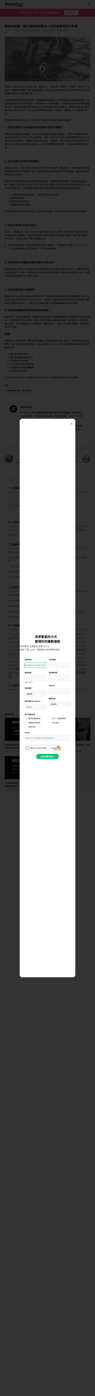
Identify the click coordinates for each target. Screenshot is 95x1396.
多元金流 (55, 722)
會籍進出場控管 (34, 722)
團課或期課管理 (34, 718)
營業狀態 (52, 699)
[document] (47, 698)
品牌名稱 (29, 660)
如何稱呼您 (54, 673)
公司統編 (52, 660)
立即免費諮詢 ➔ (47, 756)
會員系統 (31, 727)
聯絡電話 (29, 673)
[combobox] (35, 707)
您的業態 (29, 688)
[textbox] (35, 707)
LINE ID (52, 686)
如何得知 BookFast (33, 701)
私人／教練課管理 (59, 718)
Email (27, 733)
